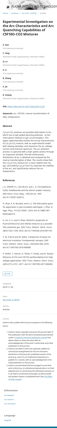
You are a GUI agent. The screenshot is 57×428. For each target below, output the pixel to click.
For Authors (9, 399)
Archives (14, 13)
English (7, 420)
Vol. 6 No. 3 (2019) (29, 13)
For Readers (9, 395)
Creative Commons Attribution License (31, 337)
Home (5, 13)
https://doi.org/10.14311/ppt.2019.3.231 (26, 106)
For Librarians (9, 403)
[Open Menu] (3, 7)
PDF (8, 273)
